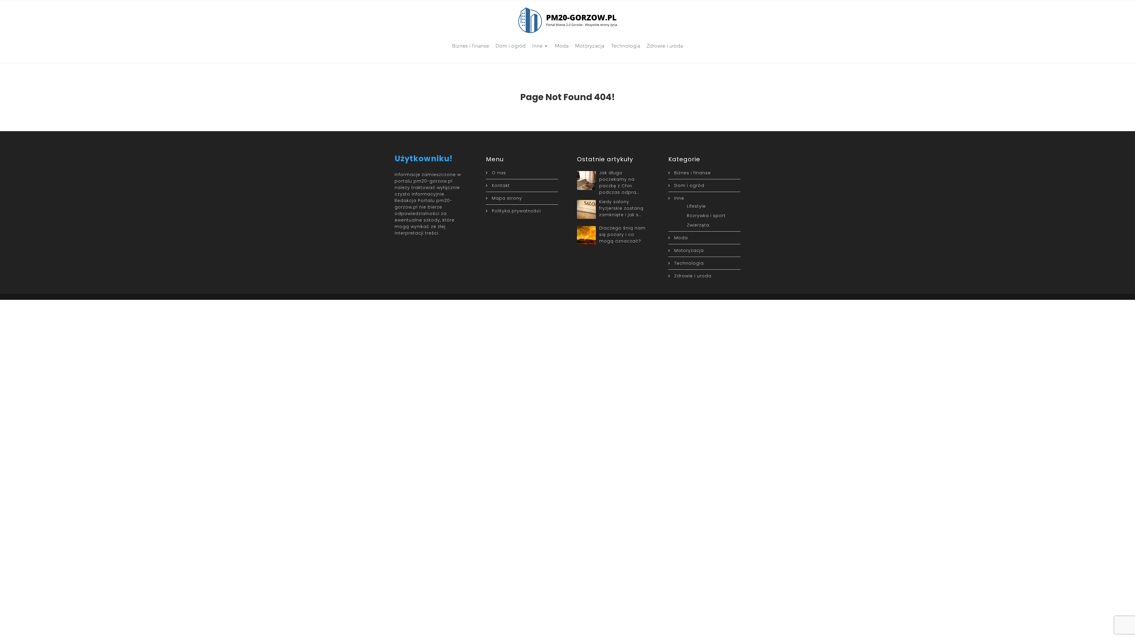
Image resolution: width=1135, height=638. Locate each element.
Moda (562, 46)
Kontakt (501, 185)
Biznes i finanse (470, 46)
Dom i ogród (511, 46)
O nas (499, 173)
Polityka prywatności (516, 211)
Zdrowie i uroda (665, 46)
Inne (537, 46)
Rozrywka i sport (706, 216)
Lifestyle (696, 206)
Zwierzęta (698, 225)
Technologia (625, 46)
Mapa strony (507, 198)
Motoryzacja (589, 46)
